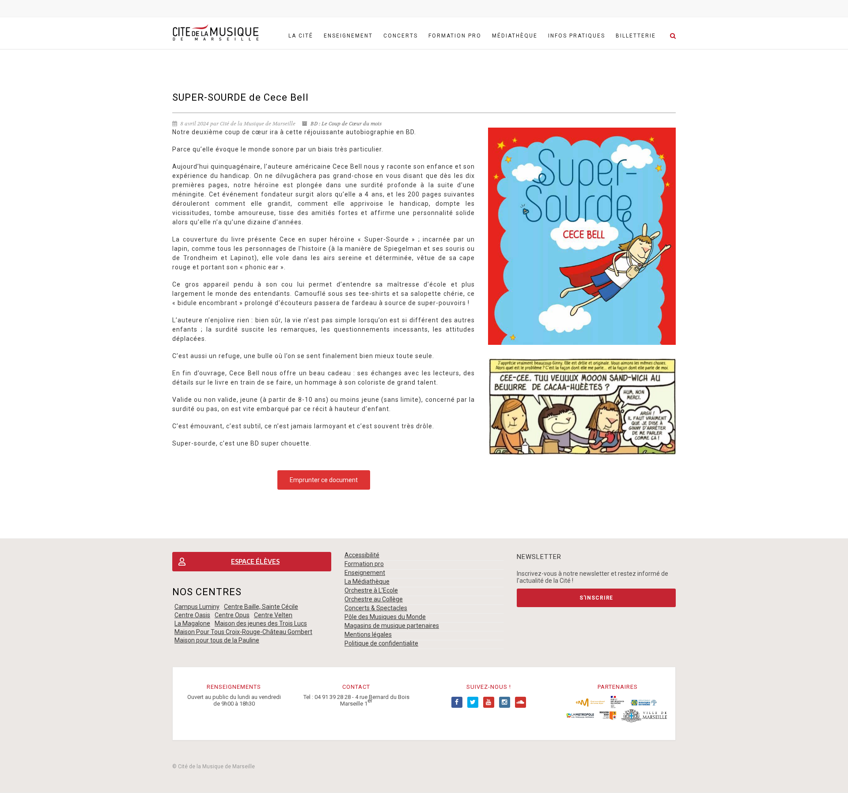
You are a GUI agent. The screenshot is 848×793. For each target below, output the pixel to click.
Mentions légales (368, 634)
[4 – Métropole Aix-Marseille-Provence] (580, 714)
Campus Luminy (197, 606)
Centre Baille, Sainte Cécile (261, 606)
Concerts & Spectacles (375, 608)
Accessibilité (361, 555)
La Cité (300, 36)
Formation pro (454, 36)
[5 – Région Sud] (608, 714)
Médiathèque (515, 36)
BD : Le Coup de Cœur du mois (346, 123)
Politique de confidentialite (381, 643)
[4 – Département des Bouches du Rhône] (644, 701)
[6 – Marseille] (644, 714)
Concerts (400, 36)
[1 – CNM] (590, 701)
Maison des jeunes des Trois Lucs (261, 623)
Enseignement (348, 36)
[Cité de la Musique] (215, 33)
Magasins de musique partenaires (391, 626)
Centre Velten (273, 615)
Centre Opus (232, 615)
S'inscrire (596, 598)
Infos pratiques (576, 36)
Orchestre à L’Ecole (371, 590)
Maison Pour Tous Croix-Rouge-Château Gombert (243, 631)
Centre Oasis (192, 615)
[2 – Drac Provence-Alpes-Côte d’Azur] (617, 701)
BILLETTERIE (636, 36)
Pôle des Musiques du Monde (385, 617)
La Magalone (192, 623)
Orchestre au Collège (373, 599)
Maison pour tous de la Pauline (216, 640)
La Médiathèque (367, 581)
